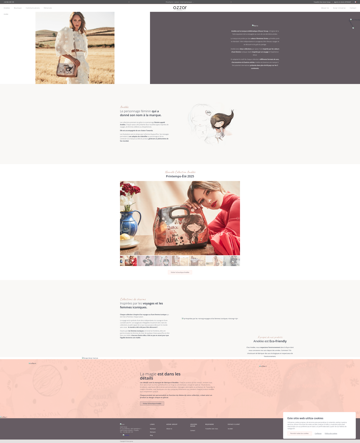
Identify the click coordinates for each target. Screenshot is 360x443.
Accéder (230, 429)
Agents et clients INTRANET (342, 2)
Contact (353, 8)
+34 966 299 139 (9, 2)
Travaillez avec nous (211, 429)
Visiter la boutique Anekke (180, 272)
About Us (325, 8)
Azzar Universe (339, 8)
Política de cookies (331, 433)
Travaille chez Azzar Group (322, 2)
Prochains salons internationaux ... (180, 2)
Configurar (318, 433)
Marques (153, 432)
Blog (151, 435)
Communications (33, 8)
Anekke (7, 8)
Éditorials (48, 8)
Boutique (18, 8)
